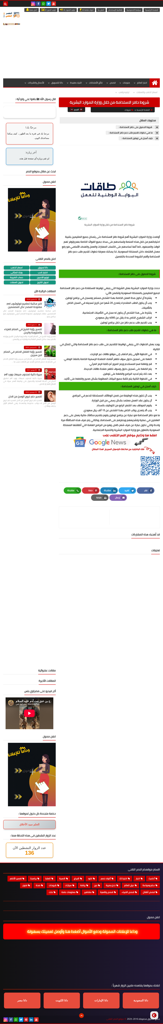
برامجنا (33, 878)
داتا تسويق (43, 268)
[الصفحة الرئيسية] (154, 82)
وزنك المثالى (16, 273)
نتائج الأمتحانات (96, 83)
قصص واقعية (106, 892)
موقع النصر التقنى (115, 1019)
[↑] (81, 1015)
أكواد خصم (106, 878)
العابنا (48, 878)
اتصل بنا (101, 10)
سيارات (68, 885)
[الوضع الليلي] (154, 1015)
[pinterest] (26, 1019)
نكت (51, 892)
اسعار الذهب (17, 268)
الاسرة (62, 878)
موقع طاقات (109, 354)
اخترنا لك (123, 878)
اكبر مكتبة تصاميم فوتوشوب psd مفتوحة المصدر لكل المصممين (24, 305)
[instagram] (33, 3)
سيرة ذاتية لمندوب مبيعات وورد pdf (23, 374)
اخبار (138, 878)
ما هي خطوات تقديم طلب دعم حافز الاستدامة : (131, 133)
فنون (24, 885)
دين (95, 885)
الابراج (76, 878)
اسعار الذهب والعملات (146, 92)
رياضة (82, 885)
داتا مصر (22, 1000)
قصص (113, 83)
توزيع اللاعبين (43, 277)
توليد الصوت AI (69, 10)
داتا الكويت (62, 1000)
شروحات (127, 110)
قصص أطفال (149, 892)
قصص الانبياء (128, 892)
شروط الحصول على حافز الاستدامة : (136, 127)
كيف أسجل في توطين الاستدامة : (137, 138)
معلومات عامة (68, 892)
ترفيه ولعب (124, 92)
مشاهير (88, 892)
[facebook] (38, 3)
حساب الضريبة (16, 277)
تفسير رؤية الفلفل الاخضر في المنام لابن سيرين (23, 353)
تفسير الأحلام (16, 878)
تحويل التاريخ (42, 282)
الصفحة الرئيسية (151, 10)
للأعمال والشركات (36, 83)
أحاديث (152, 878)
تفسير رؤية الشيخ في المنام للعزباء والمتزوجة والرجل (23, 331)
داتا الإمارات (101, 1000)
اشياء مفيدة (76, 83)
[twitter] (48, 3)
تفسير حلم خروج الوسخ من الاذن (25, 396)
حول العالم (129, 885)
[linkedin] (31, 1019)
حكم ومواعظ (149, 885)
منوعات (126, 83)
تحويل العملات (16, 282)
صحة (38, 885)
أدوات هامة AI (87, 10)
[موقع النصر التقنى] (11, 15)
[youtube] (53, 3)
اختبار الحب (43, 273)
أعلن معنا (33, 10)
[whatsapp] (43, 3)
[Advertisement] (81, 54)
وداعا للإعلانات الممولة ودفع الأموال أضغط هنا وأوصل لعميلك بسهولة (82, 931)
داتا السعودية (141, 1000)
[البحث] (5, 3)
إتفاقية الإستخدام (115, 10)
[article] (85, 517)
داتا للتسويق (57, 83)
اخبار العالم (142, 83)
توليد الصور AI (50, 10)
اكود (90, 878)
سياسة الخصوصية (134, 10)
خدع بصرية (111, 885)
